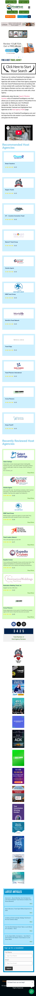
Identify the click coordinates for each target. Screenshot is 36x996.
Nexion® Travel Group (11, 242)
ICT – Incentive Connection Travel (14, 216)
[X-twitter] (18, 624)
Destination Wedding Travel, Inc (12, 585)
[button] (29, 7)
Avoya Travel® (9, 425)
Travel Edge (8, 346)
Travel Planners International (13, 372)
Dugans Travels (9, 189)
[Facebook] (13, 624)
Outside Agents (9, 268)
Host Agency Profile (18, 109)
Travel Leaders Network (10, 537)
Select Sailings (7, 461)
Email (7, 960)
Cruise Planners (9, 399)
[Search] (29, 16)
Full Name (8, 952)
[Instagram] (24, 624)
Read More (31, 472)
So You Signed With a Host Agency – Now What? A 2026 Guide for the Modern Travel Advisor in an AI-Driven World (17, 937)
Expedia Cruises (8, 560)
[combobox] (22, 16)
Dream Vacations (10, 163)
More (31, 903)
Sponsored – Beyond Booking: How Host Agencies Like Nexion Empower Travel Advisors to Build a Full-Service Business (18, 899)
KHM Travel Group (10, 294)
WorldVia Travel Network (12, 320)
